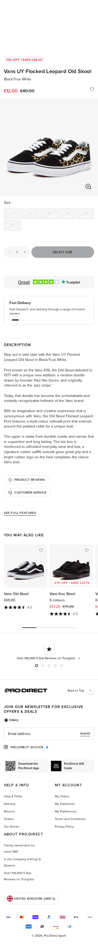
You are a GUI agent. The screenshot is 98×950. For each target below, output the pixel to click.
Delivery (9, 803)
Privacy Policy (64, 826)
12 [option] (89, 214)
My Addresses (65, 803)
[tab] (11, 720)
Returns (9, 811)
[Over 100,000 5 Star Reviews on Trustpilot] (45, 652)
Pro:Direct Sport (55, 935)
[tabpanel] (49, 733)
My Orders (62, 796)
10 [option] (52, 214)
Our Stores (11, 826)
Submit (85, 733)
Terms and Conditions (70, 819)
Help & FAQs (13, 796)
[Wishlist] (92, 89)
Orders (9, 819)
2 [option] (34, 214)
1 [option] (16, 214)
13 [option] (16, 226)
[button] (9, 319)
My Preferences (66, 811)
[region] (49, 147)
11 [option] (71, 214)
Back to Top (76, 690)
